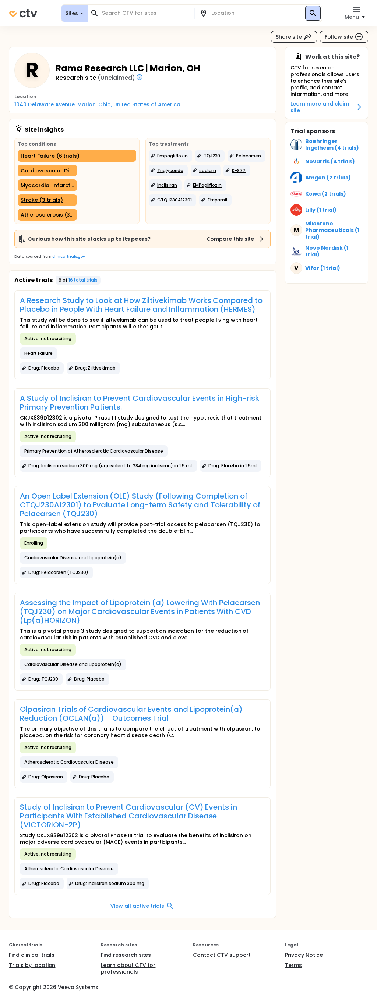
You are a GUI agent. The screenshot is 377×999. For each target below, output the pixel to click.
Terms (293, 965)
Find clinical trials (31, 955)
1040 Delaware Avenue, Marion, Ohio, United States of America (97, 104)
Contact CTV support (222, 955)
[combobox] (145, 13)
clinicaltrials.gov (68, 256)
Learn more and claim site (319, 107)
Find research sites (126, 955)
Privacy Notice (304, 955)
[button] (170, 156)
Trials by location (32, 965)
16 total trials (83, 280)
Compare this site (230, 239)
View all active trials (137, 906)
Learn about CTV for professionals (128, 968)
